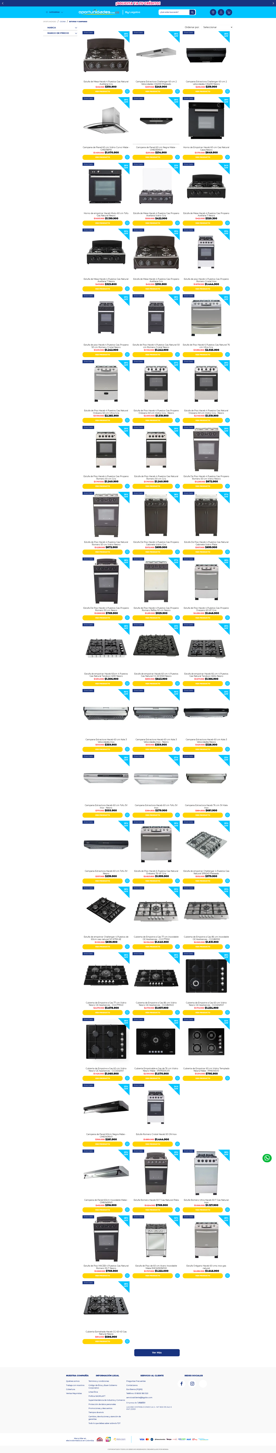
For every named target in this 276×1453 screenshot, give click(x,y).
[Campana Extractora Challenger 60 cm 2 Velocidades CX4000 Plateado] (156, 55)
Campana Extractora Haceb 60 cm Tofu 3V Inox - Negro (106, 806)
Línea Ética (93, 1392)
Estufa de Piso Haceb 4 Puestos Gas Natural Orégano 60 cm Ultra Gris (106, 411)
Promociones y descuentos (100, 1408)
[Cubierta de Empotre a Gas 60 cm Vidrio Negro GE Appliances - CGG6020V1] (106, 1042)
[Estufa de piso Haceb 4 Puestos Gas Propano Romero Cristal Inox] (206, 252)
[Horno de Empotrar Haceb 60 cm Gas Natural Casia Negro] (206, 121)
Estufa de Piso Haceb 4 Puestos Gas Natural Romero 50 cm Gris (156, 477)
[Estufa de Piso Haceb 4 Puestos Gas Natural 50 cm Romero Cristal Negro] (156, 318)
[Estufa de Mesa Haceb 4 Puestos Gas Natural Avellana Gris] (106, 55)
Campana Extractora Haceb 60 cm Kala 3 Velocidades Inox (106, 740)
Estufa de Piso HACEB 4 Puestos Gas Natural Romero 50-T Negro (106, 1267)
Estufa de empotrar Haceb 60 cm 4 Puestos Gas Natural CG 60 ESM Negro (156, 675)
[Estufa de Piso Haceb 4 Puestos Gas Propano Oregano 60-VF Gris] (206, 581)
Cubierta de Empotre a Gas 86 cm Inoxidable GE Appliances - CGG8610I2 (206, 938)
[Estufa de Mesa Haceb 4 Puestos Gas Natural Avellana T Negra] (106, 252)
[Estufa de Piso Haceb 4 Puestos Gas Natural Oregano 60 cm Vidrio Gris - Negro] (206, 384)
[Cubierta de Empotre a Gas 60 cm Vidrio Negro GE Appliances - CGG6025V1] (206, 976)
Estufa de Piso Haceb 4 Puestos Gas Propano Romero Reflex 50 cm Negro (156, 609)
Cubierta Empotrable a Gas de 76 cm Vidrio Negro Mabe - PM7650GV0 (156, 1069)
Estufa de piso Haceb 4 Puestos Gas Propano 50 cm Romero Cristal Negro (106, 346)
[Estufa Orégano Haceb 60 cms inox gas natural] (206, 1239)
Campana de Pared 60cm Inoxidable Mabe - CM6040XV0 (106, 1201)
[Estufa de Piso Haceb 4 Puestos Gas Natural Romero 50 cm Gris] (156, 450)
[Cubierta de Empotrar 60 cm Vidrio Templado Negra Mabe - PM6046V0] (206, 1042)
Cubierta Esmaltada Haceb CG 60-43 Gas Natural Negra (106, 1333)
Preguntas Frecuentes (136, 1381)
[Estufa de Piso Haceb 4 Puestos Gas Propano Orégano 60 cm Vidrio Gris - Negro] (156, 384)
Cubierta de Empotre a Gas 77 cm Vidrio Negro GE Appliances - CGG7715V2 (106, 1004)
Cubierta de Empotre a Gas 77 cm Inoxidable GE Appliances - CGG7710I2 (156, 938)
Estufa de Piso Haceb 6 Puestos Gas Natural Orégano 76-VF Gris (156, 872)
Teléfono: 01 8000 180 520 (137, 1393)
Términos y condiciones (99, 1381)
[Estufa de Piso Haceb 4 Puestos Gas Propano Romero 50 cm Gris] (106, 450)
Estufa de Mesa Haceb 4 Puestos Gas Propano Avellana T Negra (206, 214)
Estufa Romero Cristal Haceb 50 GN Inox (156, 1134)
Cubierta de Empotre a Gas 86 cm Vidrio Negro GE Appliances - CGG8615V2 (156, 1004)
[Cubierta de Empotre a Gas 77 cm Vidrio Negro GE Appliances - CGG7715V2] (106, 976)
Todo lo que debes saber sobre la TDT (104, 1423)
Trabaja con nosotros (75, 1385)
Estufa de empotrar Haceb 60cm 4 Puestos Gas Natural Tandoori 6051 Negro (106, 675)
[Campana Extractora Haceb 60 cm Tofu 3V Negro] (106, 844)
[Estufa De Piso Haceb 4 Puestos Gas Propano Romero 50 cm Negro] (106, 581)
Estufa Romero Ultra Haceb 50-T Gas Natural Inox (206, 1201)
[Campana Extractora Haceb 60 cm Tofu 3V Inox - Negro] (106, 779)
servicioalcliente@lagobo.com (139, 1397)
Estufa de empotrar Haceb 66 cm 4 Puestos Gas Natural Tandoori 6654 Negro (206, 675)
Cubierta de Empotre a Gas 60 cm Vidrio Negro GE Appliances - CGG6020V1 (106, 1069)
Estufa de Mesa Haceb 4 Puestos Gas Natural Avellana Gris (106, 82)
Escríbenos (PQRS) (134, 1389)
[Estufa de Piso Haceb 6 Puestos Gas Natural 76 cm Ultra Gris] (206, 318)
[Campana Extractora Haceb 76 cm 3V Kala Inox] (206, 779)
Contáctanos (132, 1385)
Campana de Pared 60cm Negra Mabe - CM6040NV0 (106, 1135)
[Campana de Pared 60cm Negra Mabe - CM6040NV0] (106, 1108)
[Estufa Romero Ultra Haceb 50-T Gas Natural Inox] (206, 1173)
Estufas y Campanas (78, 22)
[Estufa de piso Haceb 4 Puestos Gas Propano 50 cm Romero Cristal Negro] (106, 318)
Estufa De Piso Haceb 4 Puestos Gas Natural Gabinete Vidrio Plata (206, 543)
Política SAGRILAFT (97, 1396)
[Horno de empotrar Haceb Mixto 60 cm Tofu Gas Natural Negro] (106, 187)
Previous (2, 3)
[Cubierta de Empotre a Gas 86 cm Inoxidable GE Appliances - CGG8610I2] (206, 910)
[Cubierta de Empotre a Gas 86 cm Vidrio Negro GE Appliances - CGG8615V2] (156, 976)
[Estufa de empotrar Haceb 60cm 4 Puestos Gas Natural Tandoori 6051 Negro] (106, 647)
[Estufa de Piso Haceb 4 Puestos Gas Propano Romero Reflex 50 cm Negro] (156, 581)
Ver (127, 91)
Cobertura (70, 1389)
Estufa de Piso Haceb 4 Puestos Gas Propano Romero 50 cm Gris (106, 477)
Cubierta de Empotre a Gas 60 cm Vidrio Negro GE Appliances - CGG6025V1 (206, 1004)
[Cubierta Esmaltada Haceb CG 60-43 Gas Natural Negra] (106, 1305)
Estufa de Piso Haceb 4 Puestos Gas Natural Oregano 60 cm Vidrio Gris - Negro (206, 411)
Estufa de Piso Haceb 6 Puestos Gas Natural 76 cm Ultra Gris (206, 346)
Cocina (63, 22)
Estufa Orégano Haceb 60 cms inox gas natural (206, 1267)
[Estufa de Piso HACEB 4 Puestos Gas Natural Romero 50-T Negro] (106, 1239)
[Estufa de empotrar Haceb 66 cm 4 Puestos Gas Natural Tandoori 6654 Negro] (206, 647)
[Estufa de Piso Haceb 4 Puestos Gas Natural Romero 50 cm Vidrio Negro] (106, 516)
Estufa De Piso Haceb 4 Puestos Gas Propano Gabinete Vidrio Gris (156, 543)
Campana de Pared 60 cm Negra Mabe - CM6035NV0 (156, 148)
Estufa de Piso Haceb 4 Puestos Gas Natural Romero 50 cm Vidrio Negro (106, 543)
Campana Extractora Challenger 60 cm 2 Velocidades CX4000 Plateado (156, 82)
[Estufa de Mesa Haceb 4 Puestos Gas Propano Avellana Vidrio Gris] (156, 187)
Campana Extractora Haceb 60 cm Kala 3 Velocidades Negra (206, 740)
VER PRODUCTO (102, 91)
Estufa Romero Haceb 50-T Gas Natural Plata (156, 1200)
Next (273, 3)
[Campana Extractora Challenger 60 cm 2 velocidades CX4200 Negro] (206, 55)
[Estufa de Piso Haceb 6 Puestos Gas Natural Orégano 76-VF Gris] (156, 844)
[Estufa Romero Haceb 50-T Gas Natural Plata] (156, 1173)
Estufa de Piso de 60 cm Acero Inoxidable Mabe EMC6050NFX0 (156, 1267)
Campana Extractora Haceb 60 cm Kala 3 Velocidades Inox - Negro (156, 740)
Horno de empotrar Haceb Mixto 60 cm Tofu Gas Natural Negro (106, 214)
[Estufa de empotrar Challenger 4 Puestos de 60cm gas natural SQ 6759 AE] (106, 910)
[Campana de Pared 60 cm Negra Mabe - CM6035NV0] (156, 121)
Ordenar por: (192, 27)
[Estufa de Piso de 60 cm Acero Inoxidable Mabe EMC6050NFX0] (156, 1239)
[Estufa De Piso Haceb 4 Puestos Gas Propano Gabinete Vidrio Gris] (156, 516)
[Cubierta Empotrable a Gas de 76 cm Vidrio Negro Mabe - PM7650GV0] (156, 1042)
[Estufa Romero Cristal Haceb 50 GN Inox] (156, 1108)
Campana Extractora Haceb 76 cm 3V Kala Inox (206, 806)
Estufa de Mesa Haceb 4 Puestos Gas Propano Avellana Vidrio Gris (156, 214)
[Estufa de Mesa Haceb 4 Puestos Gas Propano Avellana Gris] (156, 252)
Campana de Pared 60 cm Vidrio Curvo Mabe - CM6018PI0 (106, 148)
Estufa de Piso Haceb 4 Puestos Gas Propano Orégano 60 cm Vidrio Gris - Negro (156, 411)
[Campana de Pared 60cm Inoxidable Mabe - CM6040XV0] (106, 1173)
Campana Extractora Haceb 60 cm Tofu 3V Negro (106, 872)
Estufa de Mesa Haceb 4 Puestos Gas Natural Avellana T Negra (106, 280)
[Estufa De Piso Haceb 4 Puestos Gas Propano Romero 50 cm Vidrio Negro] (206, 450)
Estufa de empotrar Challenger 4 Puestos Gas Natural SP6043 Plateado (206, 872)
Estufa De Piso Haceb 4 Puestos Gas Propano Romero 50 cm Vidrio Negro (206, 477)
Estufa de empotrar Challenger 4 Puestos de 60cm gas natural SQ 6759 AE (106, 938)
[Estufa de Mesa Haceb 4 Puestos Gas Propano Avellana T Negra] (206, 187)
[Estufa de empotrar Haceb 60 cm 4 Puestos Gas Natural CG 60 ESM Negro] (156, 647)
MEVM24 (165, 1449)
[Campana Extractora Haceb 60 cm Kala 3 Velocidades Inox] (106, 713)
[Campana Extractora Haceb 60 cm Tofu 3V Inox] (156, 779)
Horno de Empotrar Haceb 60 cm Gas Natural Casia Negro (206, 148)
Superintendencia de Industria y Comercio (107, 1400)
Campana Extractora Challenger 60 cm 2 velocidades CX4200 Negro (206, 82)
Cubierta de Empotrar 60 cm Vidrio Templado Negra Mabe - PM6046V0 (206, 1069)
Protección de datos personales (102, 1404)
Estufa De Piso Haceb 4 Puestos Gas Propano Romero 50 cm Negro (106, 609)
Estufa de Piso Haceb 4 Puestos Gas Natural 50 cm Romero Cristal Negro (156, 346)
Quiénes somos (72, 1381)
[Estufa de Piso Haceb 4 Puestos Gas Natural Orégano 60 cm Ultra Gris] (106, 384)
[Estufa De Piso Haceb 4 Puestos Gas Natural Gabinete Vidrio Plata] (206, 516)
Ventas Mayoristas (74, 1393)
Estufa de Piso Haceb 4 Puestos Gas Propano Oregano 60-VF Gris (206, 609)
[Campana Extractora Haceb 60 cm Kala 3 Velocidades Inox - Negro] (156, 713)
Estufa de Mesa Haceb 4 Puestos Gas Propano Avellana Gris (156, 280)
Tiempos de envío (96, 1412)
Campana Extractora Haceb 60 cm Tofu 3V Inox (156, 806)
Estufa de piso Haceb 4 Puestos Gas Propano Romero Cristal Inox (206, 280)
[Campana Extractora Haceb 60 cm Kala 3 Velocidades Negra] (206, 713)
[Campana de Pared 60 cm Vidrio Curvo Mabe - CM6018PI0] (106, 121)
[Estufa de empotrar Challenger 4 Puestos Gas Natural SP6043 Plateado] (206, 844)
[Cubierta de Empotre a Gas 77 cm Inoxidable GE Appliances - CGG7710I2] (156, 910)
